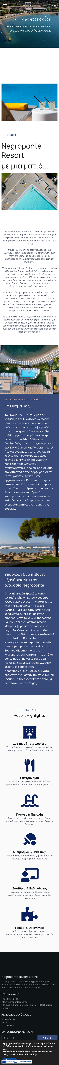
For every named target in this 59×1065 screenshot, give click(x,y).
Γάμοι (4, 1022)
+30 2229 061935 (10, 998)
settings (33, 1054)
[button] (50, 5)
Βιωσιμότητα (8, 1019)
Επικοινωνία (8, 1025)
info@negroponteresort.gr (15, 1001)
